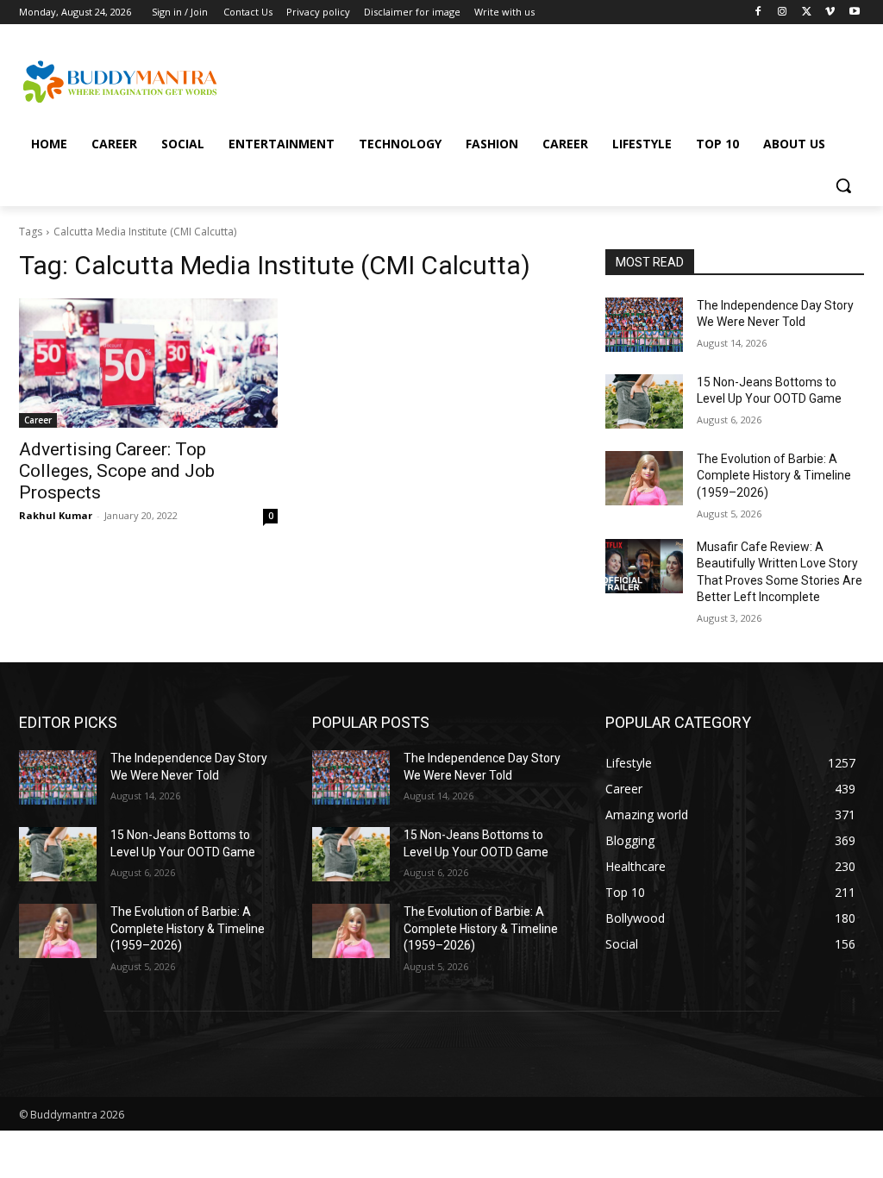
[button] (843, 185)
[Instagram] (782, 12)
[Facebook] (758, 12)
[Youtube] (854, 12)
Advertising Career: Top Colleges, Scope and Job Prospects (117, 471)
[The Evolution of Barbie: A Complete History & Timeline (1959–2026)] (644, 478)
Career (38, 420)
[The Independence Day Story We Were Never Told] (644, 325)
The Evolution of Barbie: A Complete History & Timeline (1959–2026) (774, 475)
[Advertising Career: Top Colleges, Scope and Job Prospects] (148, 363)
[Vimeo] (830, 12)
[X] (807, 12)
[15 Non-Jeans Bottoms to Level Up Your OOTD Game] (644, 401)
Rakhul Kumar (55, 515)
